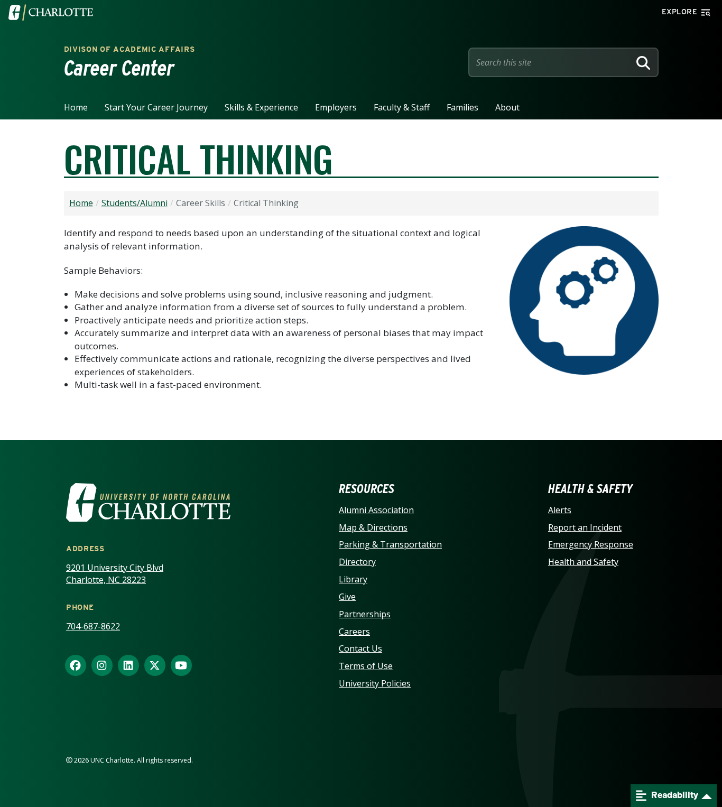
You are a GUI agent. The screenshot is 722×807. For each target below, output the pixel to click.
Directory (357, 562)
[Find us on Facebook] (75, 666)
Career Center (119, 68)
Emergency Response (590, 544)
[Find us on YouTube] (181, 666)
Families (462, 107)
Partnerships (365, 614)
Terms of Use (366, 666)
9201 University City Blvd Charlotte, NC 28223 (114, 574)
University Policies (375, 683)
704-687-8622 (93, 626)
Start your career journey (156, 107)
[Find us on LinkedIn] (128, 666)
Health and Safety (583, 562)
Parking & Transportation (390, 544)
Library (353, 579)
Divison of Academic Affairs (129, 49)
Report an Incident (585, 527)
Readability (674, 795)
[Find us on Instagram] (102, 666)
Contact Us (360, 648)
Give (347, 596)
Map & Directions (373, 527)
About (507, 107)
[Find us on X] (155, 666)
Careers (354, 631)
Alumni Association (376, 510)
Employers (336, 107)
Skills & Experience (261, 107)
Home (76, 107)
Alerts (559, 510)
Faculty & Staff (402, 107)
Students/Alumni (134, 203)
